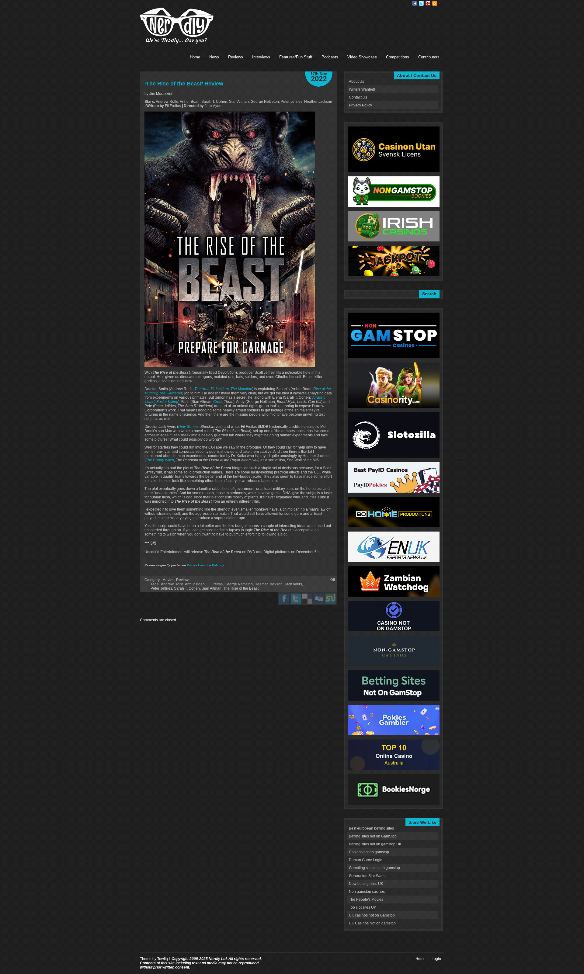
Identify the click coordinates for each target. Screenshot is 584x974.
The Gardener (170, 393)
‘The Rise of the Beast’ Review (183, 84)
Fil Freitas (215, 584)
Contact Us (358, 97)
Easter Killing (167, 402)
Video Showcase (362, 57)
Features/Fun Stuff (295, 57)
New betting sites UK (366, 884)
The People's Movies (366, 899)
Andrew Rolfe (172, 584)
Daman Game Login (365, 860)
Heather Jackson (269, 584)
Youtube (428, 3)
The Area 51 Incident (211, 389)
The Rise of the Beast (241, 588)
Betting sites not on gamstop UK (375, 844)
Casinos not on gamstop (369, 852)
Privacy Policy (360, 105)
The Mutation (241, 389)
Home (195, 57)
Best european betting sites (371, 828)
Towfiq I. (164, 959)
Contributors (429, 57)
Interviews (261, 57)
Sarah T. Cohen (187, 588)
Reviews (235, 57)
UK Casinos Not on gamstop (372, 923)
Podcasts (330, 57)
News (214, 57)
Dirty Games (188, 427)
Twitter (421, 3)
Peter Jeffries (161, 588)
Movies (168, 580)
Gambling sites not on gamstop (374, 868)
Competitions (397, 57)
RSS (434, 3)
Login (436, 959)
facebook (284, 599)
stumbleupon (330, 599)
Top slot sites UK (362, 907)
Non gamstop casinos (367, 891)
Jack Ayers (293, 584)
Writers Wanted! (362, 89)
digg (319, 599)
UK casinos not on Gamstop (372, 915)
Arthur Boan (195, 584)
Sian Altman (211, 588)
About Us (356, 81)
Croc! (217, 402)
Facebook (414, 3)
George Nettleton (238, 584)
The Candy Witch (160, 460)
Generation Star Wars (366, 876)
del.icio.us (307, 599)
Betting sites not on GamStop (373, 836)
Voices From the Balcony (205, 565)
